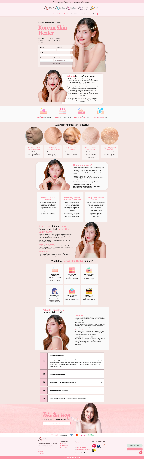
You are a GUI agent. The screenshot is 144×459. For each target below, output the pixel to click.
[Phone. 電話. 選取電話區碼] (42, 60)
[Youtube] (84, 452)
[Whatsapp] (81, 452)
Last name (60, 47)
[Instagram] (78, 452)
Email (41, 52)
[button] (66, 13)
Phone (42, 57)
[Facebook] (75, 452)
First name (43, 47)
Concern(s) (57, 57)
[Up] (140, 452)
